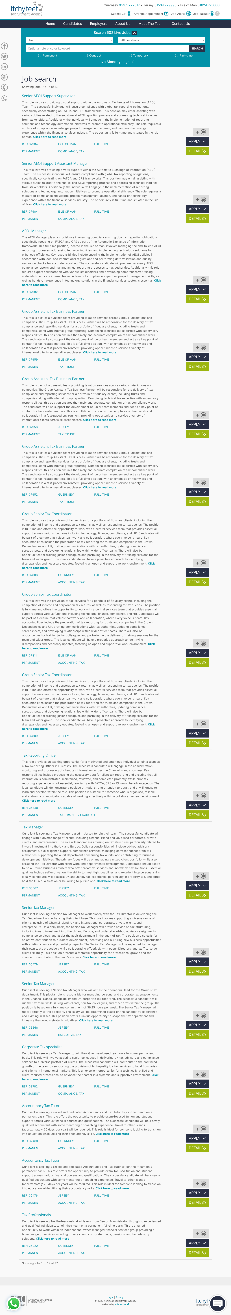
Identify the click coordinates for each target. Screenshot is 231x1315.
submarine (121, 1304)
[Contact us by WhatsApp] (4, 98)
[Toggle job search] (134, 33)
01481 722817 (129, 5)
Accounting (68, 582)
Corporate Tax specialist (42, 1047)
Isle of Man (67, 144)
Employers (98, 23)
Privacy (119, 1297)
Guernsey (66, 494)
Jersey (63, 427)
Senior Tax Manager (38, 907)
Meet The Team (151, 23)
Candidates (72, 23)
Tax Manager (32, 827)
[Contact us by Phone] (4, 88)
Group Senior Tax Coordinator (47, 514)
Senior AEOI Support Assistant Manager (55, 163)
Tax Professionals (36, 1215)
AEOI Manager (34, 231)
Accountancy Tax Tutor (41, 1106)
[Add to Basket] (201, 132)
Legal (110, 1297)
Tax (81, 151)
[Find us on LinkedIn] (4, 67)
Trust (70, 366)
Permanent (31, 151)
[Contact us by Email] (4, 78)
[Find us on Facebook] (4, 46)
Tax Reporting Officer (39, 755)
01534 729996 (165, 5)
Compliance (67, 151)
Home (50, 23)
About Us (122, 23)
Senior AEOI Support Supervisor (48, 96)
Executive (66, 1035)
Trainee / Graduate (80, 815)
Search (197, 48)
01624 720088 (209, 5)
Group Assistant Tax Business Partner (53, 311)
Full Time (101, 144)
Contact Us (181, 23)
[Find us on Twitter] (4, 57)
